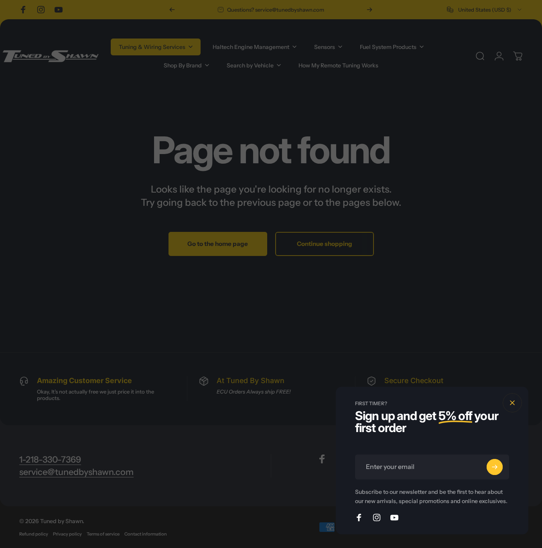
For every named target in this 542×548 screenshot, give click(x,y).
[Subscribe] (495, 467)
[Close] (512, 402)
